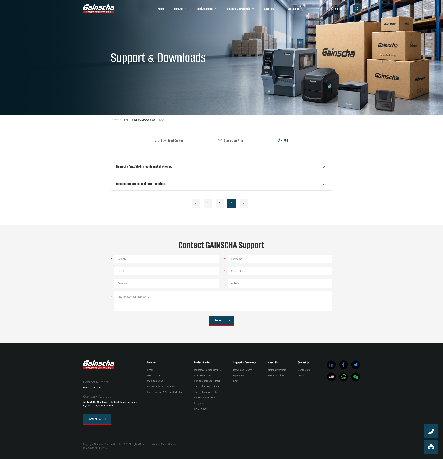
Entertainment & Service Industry (164, 392)
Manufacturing (155, 381)
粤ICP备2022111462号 (95, 448)
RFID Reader (200, 408)
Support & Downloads (238, 9)
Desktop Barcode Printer (207, 381)
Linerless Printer (202, 375)
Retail (150, 370)
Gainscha (173, 444)
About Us (269, 9)
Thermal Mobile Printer (206, 392)
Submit (218, 320)
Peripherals (200, 403)
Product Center (205, 9)
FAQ (235, 381)
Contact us (94, 419)
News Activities (276, 375)
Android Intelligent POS (206, 397)
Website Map (159, 444)
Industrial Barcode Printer (208, 370)
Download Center (242, 370)
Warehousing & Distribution (161, 386)
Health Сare (153, 375)
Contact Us (293, 9)
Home (161, 9)
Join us (302, 375)
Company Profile (277, 370)
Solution (178, 9)
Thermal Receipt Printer (206, 386)
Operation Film (241, 375)
